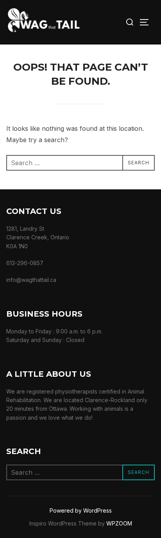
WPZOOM (119, 523)
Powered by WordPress (81, 510)
